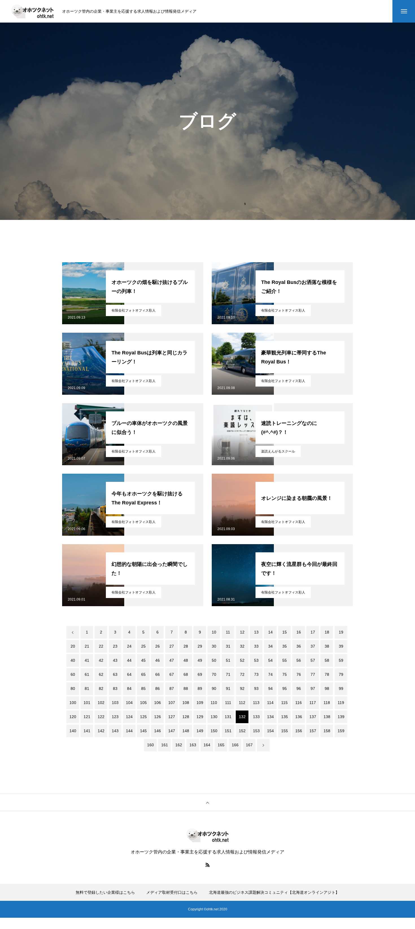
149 (199, 731)
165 (221, 745)
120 (72, 716)
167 (249, 745)
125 (143, 716)
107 (171, 702)
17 (313, 632)
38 (327, 646)
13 (256, 632)
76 (298, 674)
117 (312, 702)
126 (157, 716)
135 (284, 716)
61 (87, 674)
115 (284, 702)
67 (171, 674)
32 (242, 646)
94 (270, 688)
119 (341, 702)
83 (115, 688)
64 (129, 674)
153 (256, 731)
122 (101, 716)
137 (312, 716)
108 (185, 702)
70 (214, 674)
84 (129, 688)
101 (87, 702)
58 (327, 660)
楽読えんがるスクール (278, 451)
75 (284, 674)
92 (242, 688)
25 (143, 646)
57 (313, 660)
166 (235, 745)
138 (327, 716)
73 (256, 674)
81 (87, 688)
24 (129, 646)
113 (256, 702)
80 (73, 688)
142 (101, 731)
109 (199, 702)
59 (341, 660)
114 (270, 702)
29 (200, 646)
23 (115, 646)
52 (242, 660)
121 (87, 716)
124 (129, 716)
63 (115, 674)
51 (228, 660)
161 (164, 745)
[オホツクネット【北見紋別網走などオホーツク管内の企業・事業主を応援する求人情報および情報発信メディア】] (32, 11)
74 (270, 674)
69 (200, 674)
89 (200, 688)
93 (256, 688)
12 (242, 632)
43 (115, 660)
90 (214, 688)
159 (341, 731)
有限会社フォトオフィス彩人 (134, 310)
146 (157, 731)
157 (312, 731)
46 (157, 660)
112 (242, 702)
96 (298, 688)
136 (298, 716)
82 (101, 688)
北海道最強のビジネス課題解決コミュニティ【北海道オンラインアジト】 (274, 892)
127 (171, 716)
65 (143, 674)
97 (313, 688)
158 (327, 731)
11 (228, 632)
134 (270, 716)
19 (341, 632)
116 (298, 702)
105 (143, 702)
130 (214, 716)
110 (214, 702)
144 (129, 731)
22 (101, 646)
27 (171, 646)
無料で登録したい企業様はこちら (105, 892)
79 (341, 674)
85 (143, 688)
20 (73, 646)
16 (298, 632)
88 (186, 688)
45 (143, 660)
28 (186, 646)
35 (284, 646)
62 (101, 674)
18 (327, 632)
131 (228, 716)
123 (115, 716)
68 (186, 674)
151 (228, 731)
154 (270, 731)
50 (214, 660)
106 (157, 702)
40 (73, 660)
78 (327, 674)
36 (298, 646)
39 (341, 646)
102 (101, 702)
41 (87, 660)
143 (115, 731)
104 (129, 702)
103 (115, 702)
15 (284, 632)
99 (341, 688)
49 (200, 660)
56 (298, 660)
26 (157, 646)
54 (270, 660)
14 (270, 632)
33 (256, 646)
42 (101, 660)
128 (185, 716)
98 (327, 688)
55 (284, 660)
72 (242, 674)
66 (157, 674)
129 (199, 716)
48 (186, 660)
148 (185, 731)
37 (313, 646)
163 (192, 745)
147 (171, 731)
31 (228, 646)
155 (284, 731)
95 (284, 688)
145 (143, 731)
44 (129, 660)
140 (72, 731)
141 (87, 731)
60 (73, 674)
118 (327, 702)
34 (270, 646)
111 (228, 702)
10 (214, 632)
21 (87, 646)
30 (214, 646)
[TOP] (207, 802)
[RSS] (207, 865)
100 (72, 702)
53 (256, 660)
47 (171, 660)
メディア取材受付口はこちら (172, 892)
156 (298, 731)
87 (171, 688)
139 (341, 716)
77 (313, 674)
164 (207, 745)
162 (178, 745)
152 (242, 731)
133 (256, 716)
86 (157, 688)
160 (150, 745)
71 (228, 674)
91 (228, 688)
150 (214, 731)
